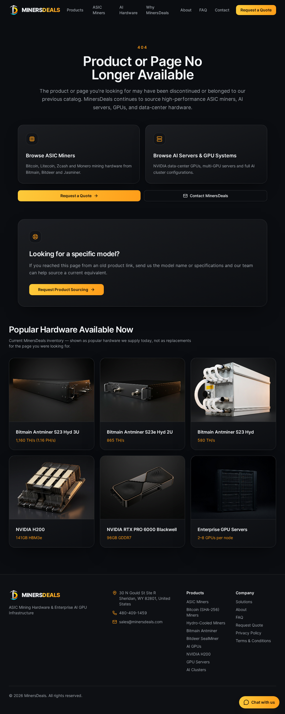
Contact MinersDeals (209, 195)
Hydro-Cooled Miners (205, 622)
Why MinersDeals (157, 10)
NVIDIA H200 (198, 654)
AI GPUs (193, 646)
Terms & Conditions (253, 640)
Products (75, 10)
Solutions (244, 601)
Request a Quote (256, 10)
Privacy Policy (248, 632)
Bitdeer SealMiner (202, 638)
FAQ (203, 10)
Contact (222, 10)
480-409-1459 (133, 612)
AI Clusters (196, 669)
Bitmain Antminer (201, 630)
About (185, 10)
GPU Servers (198, 661)
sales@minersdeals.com (141, 621)
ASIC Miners (99, 10)
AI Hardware (128, 10)
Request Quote (249, 625)
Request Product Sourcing (63, 289)
